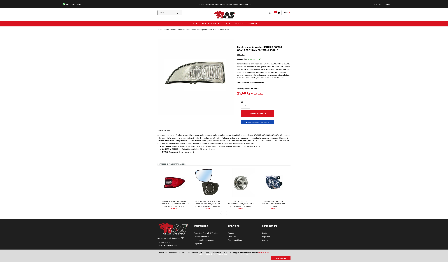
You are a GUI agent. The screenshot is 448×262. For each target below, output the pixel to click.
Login (264, 233)
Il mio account (377, 4)
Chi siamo (232, 237)
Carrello (387, 4)
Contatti (231, 233)
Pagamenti (198, 244)
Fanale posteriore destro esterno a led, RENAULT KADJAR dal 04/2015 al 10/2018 (174, 204)
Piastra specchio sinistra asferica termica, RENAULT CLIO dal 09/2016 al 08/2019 (207, 204)
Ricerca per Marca (235, 240)
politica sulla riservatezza (204, 240)
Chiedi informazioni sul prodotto (258, 122)
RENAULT (241, 55)
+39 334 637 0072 (73, 4)
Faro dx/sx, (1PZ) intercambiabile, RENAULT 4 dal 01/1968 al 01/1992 (241, 204)
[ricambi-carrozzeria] (224, 19)
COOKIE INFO (263, 253)
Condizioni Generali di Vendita (205, 233)
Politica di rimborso (201, 237)
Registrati (266, 237)
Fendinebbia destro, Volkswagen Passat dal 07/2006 (273, 204)
